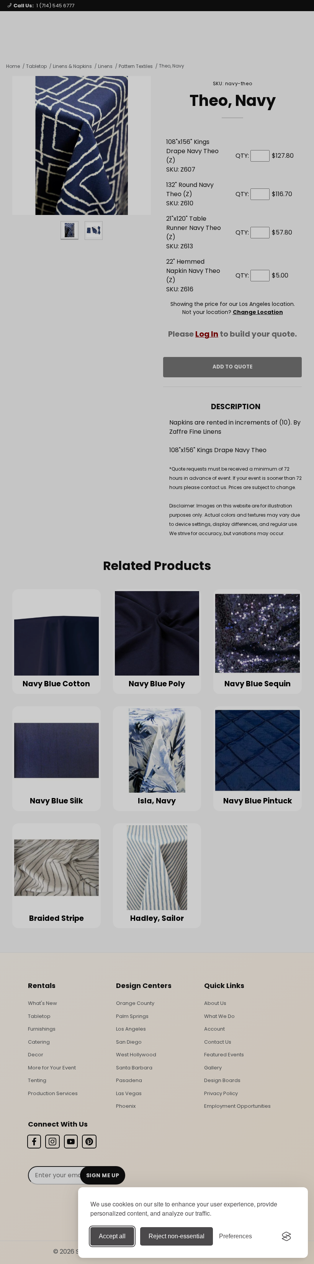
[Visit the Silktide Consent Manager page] (286, 1236)
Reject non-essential (176, 1236)
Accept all (112, 1236)
